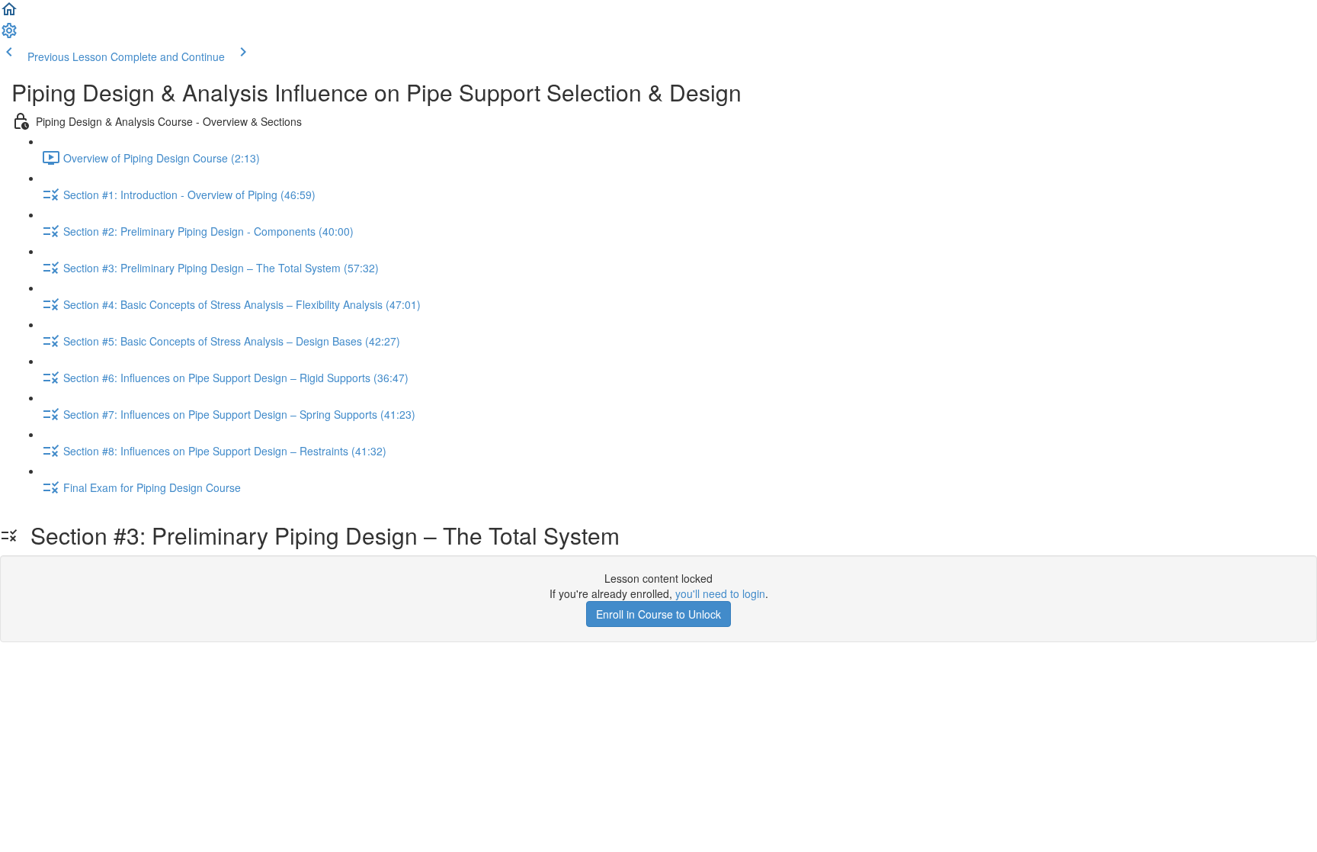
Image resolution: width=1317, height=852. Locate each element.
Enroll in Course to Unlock (658, 614)
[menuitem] (9, 35)
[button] (9, 13)
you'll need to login (720, 593)
